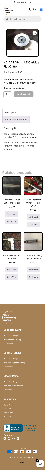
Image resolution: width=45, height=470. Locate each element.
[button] (35, 33)
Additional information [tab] (16, 119)
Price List (7, 409)
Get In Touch (8, 405)
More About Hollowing (12, 340)
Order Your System (10, 336)
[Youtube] (13, 438)
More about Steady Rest (13, 386)
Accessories (8, 343)
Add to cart (23, 94)
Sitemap (22, 462)
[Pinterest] (18, 438)
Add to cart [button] (11, 214)
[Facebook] (4, 438)
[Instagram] (9, 438)
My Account (8, 416)
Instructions (8, 413)
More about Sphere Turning (14, 363)
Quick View (11, 221)
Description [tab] (10, 112)
